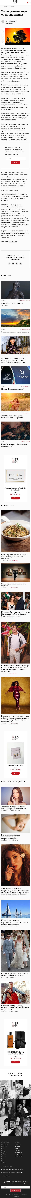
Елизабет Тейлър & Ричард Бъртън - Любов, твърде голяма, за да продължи (15, 1008)
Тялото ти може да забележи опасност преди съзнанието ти (13, 808)
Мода (2, 977)
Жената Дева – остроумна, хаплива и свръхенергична (12, 417)
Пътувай (3, 1161)
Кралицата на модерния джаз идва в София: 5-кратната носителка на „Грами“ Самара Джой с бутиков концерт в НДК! (15, 719)
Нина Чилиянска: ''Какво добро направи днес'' (14, 445)
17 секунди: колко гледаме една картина (13, 585)
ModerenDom (18, 1156)
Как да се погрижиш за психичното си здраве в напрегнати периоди (11, 837)
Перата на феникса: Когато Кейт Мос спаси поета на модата (14, 975)
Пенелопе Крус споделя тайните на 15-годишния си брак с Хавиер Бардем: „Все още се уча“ (15, 614)
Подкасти (4, 1147)
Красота (3, 673)
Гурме (3, 560)
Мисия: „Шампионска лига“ (12, 389)
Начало (5, 7)
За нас (16, 1148)
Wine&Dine (4, 1145)
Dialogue (3, 1151)
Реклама (17, 1150)
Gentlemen (4, 926)
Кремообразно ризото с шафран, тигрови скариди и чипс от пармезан (14, 556)
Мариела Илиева (25, 300)
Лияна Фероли (26, 356)
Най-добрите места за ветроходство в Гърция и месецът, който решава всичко (15, 922)
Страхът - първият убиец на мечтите (12, 304)
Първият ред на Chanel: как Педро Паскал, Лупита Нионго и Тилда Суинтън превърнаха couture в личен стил (15, 668)
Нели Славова (26, 329)
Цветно (12, 7)
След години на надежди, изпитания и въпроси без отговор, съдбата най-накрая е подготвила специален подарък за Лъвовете (15, 891)
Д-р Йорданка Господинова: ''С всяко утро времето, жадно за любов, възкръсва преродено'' (13, 360)
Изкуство (4, 587)
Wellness (4, 810)
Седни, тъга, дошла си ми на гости (15, 332)
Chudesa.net (13, 241)
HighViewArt (12, 21)
